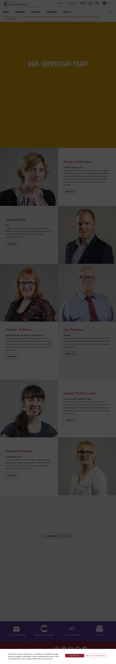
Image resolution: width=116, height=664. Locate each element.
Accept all (74, 655)
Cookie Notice (48, 659)
